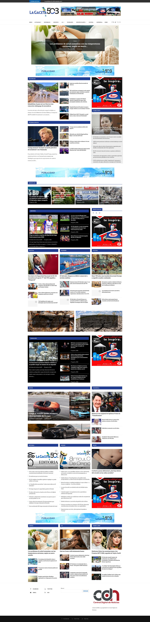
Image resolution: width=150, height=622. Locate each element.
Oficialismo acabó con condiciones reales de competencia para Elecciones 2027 (75, 497)
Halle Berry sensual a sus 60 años (110, 428)
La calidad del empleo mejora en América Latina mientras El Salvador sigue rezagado (39, 198)
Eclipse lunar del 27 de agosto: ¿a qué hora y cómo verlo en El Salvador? (79, 115)
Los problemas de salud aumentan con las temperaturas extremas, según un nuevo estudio (42, 553)
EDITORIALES (47, 22)
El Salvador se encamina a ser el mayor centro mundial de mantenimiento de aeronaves (107, 137)
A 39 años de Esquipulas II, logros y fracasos (42, 465)
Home (106, 22)
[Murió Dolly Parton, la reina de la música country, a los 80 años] (96, 422)
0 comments (79, 47)
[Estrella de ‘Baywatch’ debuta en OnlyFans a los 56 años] (96, 439)
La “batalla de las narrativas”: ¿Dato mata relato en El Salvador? (42, 484)
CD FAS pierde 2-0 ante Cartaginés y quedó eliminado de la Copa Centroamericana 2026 (79, 228)
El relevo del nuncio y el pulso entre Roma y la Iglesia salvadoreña (42, 492)
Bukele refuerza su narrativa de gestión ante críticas (74, 501)
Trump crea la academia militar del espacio (79, 127)
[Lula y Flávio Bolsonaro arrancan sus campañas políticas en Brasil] (32, 295)
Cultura (91, 22)
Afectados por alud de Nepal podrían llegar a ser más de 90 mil (79, 134)
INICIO (30, 22)
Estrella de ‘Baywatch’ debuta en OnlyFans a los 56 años (110, 437)
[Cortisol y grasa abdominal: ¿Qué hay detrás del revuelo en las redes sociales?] (107, 459)
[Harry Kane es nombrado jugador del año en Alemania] (65, 238)
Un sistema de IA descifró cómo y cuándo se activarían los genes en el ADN (47, 560)
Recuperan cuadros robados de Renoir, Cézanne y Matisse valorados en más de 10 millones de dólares (112, 283)
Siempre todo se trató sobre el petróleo (75, 45)
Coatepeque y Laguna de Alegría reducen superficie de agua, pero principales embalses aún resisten (78, 100)
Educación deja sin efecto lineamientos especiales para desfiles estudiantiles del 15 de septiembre (107, 147)
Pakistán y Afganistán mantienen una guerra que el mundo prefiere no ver (42, 497)
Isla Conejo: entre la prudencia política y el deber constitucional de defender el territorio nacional (41, 472)
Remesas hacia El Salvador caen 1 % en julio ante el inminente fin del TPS (80, 282)
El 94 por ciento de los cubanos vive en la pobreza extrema (79, 142)
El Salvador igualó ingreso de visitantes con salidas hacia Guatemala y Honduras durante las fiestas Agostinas (111, 559)
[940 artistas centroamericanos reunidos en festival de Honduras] (96, 301)
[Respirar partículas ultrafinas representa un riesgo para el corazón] (32, 579)
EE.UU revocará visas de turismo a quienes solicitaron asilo (107, 151)
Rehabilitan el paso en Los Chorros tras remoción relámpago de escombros (40, 105)
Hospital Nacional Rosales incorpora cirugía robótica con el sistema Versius (80, 107)
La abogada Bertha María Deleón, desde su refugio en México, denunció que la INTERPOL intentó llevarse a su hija (106, 129)
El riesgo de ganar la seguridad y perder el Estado (41, 489)
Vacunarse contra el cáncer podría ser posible (48, 568)
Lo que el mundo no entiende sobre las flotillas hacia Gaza (74, 488)
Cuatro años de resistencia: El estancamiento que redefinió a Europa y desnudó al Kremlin (41, 502)
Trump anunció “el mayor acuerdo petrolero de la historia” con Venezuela (42, 149)
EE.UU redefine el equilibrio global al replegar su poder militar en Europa (42, 480)
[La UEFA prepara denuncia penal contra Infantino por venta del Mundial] (64, 151)
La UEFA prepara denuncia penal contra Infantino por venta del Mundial (80, 149)
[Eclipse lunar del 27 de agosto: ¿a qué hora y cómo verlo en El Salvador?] (64, 116)
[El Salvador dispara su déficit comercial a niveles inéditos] (75, 264)
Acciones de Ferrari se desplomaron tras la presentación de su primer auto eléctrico (78, 412)
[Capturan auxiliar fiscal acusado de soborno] (64, 85)
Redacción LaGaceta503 (36, 239)
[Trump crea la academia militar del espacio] (64, 129)
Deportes (55, 22)
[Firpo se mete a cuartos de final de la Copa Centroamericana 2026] (43, 224)
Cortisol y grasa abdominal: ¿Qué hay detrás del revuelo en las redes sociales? (106, 472)
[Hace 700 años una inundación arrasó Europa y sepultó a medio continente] (107, 264)
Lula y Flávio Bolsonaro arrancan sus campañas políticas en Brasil (48, 293)
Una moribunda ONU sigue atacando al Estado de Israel (43, 506)
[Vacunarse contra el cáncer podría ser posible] (32, 570)
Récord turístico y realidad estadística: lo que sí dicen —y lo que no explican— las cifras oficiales (75, 483)
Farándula (99, 22)
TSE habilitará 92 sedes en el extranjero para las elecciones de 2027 (48, 302)
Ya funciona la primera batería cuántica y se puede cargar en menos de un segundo (43, 363)
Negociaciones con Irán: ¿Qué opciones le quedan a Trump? (74, 509)
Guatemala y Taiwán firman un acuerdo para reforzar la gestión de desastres (99, 321)
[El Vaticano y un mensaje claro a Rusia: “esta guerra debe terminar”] (64, 566)
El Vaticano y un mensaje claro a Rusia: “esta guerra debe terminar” (79, 564)
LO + (63, 22)
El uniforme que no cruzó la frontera (38, 476)
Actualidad (38, 22)
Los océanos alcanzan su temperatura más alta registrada (51, 321)
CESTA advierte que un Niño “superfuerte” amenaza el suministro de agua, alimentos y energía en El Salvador (107, 161)
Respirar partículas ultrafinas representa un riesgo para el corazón (47, 577)
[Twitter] (113, 22)
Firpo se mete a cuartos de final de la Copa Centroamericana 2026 (43, 236)
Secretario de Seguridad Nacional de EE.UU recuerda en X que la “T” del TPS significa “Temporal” (42, 278)
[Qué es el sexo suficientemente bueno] (75, 539)
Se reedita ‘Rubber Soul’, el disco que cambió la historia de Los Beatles (111, 575)
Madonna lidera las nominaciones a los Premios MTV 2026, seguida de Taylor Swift (106, 552)
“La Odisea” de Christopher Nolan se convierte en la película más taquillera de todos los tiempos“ (111, 567)
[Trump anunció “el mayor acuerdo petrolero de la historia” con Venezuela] (43, 136)
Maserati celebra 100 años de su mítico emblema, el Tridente (79, 398)
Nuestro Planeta (80, 22)
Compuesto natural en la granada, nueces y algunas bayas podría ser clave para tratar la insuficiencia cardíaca (79, 575)
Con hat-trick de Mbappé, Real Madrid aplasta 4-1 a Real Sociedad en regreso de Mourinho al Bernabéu (80, 218)
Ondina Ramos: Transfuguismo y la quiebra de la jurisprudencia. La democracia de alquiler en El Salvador (75, 478)
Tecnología (70, 22)
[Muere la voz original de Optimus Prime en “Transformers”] (107, 402)
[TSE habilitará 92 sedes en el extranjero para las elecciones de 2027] (32, 303)
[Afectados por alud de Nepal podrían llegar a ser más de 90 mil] (64, 136)
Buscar (62, 588)
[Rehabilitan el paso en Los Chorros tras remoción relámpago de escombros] (43, 92)
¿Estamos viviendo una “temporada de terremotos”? (110, 199)
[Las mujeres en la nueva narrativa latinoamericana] (96, 293)
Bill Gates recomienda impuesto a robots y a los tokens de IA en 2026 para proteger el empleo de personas (79, 345)
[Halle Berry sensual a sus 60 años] (96, 430)
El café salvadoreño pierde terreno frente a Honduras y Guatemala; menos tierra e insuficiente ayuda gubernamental (62, 196)
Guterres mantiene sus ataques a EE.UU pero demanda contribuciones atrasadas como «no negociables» (75, 505)
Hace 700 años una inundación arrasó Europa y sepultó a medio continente (107, 277)
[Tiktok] (115, 22)
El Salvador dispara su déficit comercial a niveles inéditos (57, 1)
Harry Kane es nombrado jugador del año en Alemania (79, 236)
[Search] (118, 22)
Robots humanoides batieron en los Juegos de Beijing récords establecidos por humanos (79, 377)
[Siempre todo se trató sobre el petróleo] (75, 459)
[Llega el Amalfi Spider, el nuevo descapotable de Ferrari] (48, 406)
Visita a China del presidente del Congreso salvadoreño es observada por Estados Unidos (47, 285)
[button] (41, 1)
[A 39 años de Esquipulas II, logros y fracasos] (43, 459)
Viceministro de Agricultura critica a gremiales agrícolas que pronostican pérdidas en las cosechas (107, 156)
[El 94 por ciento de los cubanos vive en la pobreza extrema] (64, 144)
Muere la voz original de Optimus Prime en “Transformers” (106, 414)
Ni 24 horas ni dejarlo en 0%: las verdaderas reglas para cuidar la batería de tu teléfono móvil (79, 367)
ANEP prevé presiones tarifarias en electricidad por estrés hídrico (107, 142)
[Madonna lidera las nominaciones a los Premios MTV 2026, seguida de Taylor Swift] (107, 539)
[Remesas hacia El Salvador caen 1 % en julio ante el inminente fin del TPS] (64, 284)
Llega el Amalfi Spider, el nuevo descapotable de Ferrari (43, 414)
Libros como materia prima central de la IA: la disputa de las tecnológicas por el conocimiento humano (80, 357)
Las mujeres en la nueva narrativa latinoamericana (111, 291)
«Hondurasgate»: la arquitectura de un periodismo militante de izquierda (73, 492)
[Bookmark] (120, 22)
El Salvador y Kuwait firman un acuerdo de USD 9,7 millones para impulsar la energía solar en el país (79, 300)
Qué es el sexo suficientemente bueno (72, 551)
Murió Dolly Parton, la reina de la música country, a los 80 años (110, 420)
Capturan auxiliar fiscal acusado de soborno (79, 84)
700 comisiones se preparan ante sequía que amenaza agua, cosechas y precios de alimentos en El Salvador (80, 92)
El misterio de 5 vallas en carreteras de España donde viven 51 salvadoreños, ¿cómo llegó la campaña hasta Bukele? (86, 196)
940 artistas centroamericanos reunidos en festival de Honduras (110, 300)
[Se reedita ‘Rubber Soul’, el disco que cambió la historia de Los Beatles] (96, 577)
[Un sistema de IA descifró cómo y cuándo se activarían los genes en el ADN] (32, 561)
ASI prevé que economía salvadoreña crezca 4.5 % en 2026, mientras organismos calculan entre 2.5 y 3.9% (79, 292)
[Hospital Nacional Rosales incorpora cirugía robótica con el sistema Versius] (64, 109)
